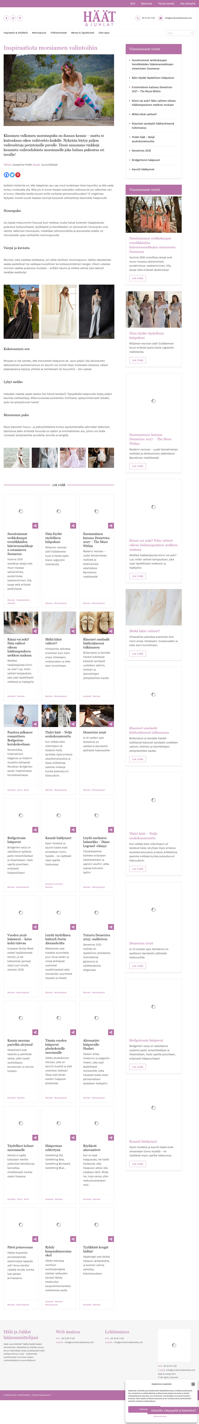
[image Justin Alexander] (74, 459)
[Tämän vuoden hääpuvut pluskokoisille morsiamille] (59, 976)
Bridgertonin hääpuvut (16, 816)
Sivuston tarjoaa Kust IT (41, 1347)
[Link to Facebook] (6, 18)
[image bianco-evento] (60, 313)
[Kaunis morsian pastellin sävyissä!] (21, 976)
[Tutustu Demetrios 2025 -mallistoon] (97, 883)
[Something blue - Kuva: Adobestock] (59, 1076)
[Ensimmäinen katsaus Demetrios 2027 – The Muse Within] (97, 505)
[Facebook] (6, 174)
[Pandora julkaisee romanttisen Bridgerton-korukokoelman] (21, 704)
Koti (132, 3)
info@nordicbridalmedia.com (178, 18)
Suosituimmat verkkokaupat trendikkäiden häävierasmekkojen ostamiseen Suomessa (20, 532)
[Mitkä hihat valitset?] (59, 611)
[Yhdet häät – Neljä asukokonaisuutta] (59, 704)
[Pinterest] (17, 174)
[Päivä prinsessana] (21, 1177)
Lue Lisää (137, 278)
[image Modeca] (22, 313)
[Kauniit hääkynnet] (59, 797)
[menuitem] (132, 3)
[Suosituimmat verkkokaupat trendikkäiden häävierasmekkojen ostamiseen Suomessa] (21, 505)
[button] (193, 1384)
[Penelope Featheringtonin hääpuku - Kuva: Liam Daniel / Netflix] (21, 797)
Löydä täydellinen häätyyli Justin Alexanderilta (58, 903)
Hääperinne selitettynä (53, 1100)
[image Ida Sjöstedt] (46, 459)
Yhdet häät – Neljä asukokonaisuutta (58, 722)
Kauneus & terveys (54, 860)
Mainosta (146, 3)
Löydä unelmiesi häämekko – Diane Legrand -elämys (96, 818)
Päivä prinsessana (20, 1199)
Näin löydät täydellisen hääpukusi (53, 526)
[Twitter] (12, 174)
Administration (24, 1347)
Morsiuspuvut (60, 591)
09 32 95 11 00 (148, 18)
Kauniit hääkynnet (58, 814)
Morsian (11, 588)
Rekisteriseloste (160, 1416)
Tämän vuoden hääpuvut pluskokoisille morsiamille (56, 999)
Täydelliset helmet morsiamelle (20, 1100)
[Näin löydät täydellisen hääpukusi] (59, 505)
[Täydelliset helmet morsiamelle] (21, 1076)
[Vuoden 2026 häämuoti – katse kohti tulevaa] (21, 883)
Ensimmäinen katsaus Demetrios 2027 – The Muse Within (96, 528)
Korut (19, 778)
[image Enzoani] (98, 313)
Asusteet (11, 684)
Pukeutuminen (23, 588)
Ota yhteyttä (187, 3)
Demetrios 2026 (94, 720)
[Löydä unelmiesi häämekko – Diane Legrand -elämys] (97, 797)
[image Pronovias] (102, 459)
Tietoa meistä (166, 3)
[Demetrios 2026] (97, 704)
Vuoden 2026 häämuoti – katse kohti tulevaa (19, 903)
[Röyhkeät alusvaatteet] (97, 1076)
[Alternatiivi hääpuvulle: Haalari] (97, 976)
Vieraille (11, 591)
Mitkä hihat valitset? (53, 629)
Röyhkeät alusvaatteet (92, 1100)
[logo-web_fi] (99, 18)
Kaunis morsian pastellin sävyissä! (20, 995)
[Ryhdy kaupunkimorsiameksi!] (59, 1177)
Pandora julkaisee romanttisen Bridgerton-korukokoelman (20, 726)
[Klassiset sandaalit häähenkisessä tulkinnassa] (97, 611)
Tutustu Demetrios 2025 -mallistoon (96, 901)
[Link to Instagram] (13, 18)
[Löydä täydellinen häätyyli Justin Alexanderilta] (59, 883)
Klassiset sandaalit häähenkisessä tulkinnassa (96, 631)
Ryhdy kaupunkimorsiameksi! (58, 1203)
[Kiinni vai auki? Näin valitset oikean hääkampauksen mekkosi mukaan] (21, 611)
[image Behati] (18, 459)
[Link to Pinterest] (20, 18)
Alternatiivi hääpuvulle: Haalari (91, 997)
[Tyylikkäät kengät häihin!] (97, 1177)
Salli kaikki (144, 1409)
